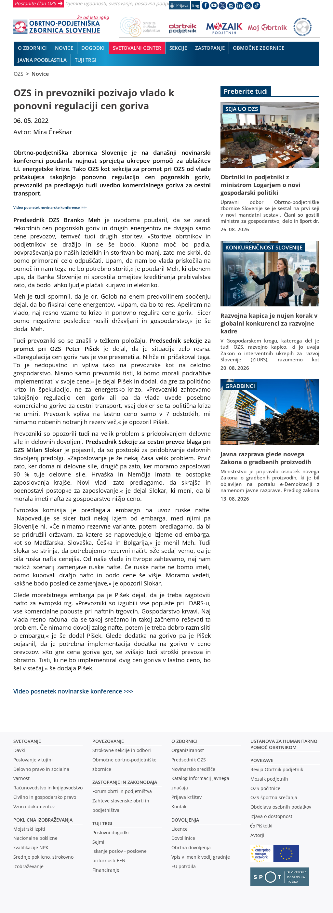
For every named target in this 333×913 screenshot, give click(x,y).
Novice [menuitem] (64, 48)
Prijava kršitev (186, 797)
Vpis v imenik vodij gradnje (200, 857)
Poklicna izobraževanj (41, 820)
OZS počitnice (265, 788)
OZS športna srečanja (273, 797)
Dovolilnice (183, 838)
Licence (179, 829)
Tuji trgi (102, 823)
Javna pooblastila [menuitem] (42, 60)
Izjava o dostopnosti (272, 816)
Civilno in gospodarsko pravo (44, 797)
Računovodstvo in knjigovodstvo (48, 788)
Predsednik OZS (188, 760)
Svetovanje (27, 741)
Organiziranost (187, 750)
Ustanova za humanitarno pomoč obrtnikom (283, 744)
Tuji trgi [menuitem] (86, 60)
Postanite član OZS (35, 3)
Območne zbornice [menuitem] (258, 48)
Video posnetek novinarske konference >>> (73, 691)
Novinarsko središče (193, 769)
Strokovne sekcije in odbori (121, 750)
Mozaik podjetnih (269, 779)
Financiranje (105, 870)
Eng (195, 5)
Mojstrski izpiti (29, 829)
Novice (40, 73)
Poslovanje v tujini (33, 760)
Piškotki (264, 826)
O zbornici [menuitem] (32, 48)
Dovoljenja (185, 820)
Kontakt (179, 806)
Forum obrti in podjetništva (122, 791)
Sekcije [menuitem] (178, 48)
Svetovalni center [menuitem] (137, 48)
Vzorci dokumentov (34, 806)
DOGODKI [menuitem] (93, 48)
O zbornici (184, 741)
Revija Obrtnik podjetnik (276, 769)
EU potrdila (183, 866)
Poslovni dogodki (110, 832)
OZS (18, 73)
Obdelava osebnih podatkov (280, 807)
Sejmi (98, 842)
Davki (19, 750)
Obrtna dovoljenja (191, 847)
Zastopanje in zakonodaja (124, 782)
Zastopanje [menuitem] (210, 48)
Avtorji (257, 835)
